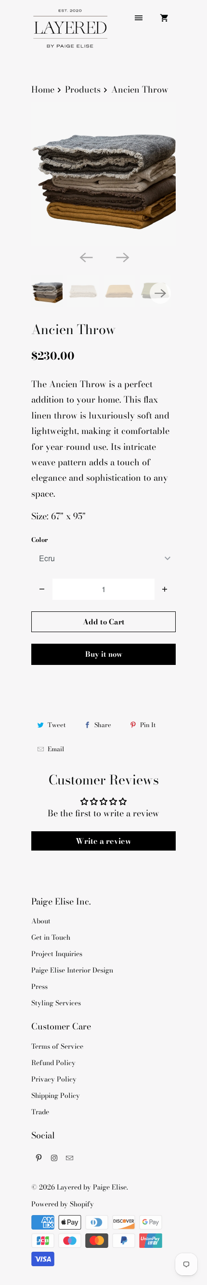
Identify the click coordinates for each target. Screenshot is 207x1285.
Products (83, 89)
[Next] (121, 257)
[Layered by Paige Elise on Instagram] (54, 1157)
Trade (40, 1112)
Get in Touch (50, 937)
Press (39, 986)
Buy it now (103, 654)
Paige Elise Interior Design (72, 970)
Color (39, 539)
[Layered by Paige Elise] (69, 32)
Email (56, 749)
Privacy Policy (54, 1079)
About (41, 921)
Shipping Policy (55, 1095)
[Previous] (85, 257)
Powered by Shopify (62, 1204)
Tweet (56, 725)
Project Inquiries (56, 953)
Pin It (147, 725)
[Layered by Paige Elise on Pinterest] (39, 1157)
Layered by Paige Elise (92, 1187)
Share (102, 725)
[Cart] (164, 17)
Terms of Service (57, 1046)
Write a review (103, 841)
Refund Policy (53, 1062)
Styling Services (56, 1003)
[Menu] (138, 17)
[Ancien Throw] (103, 174)
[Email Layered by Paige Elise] (70, 1157)
